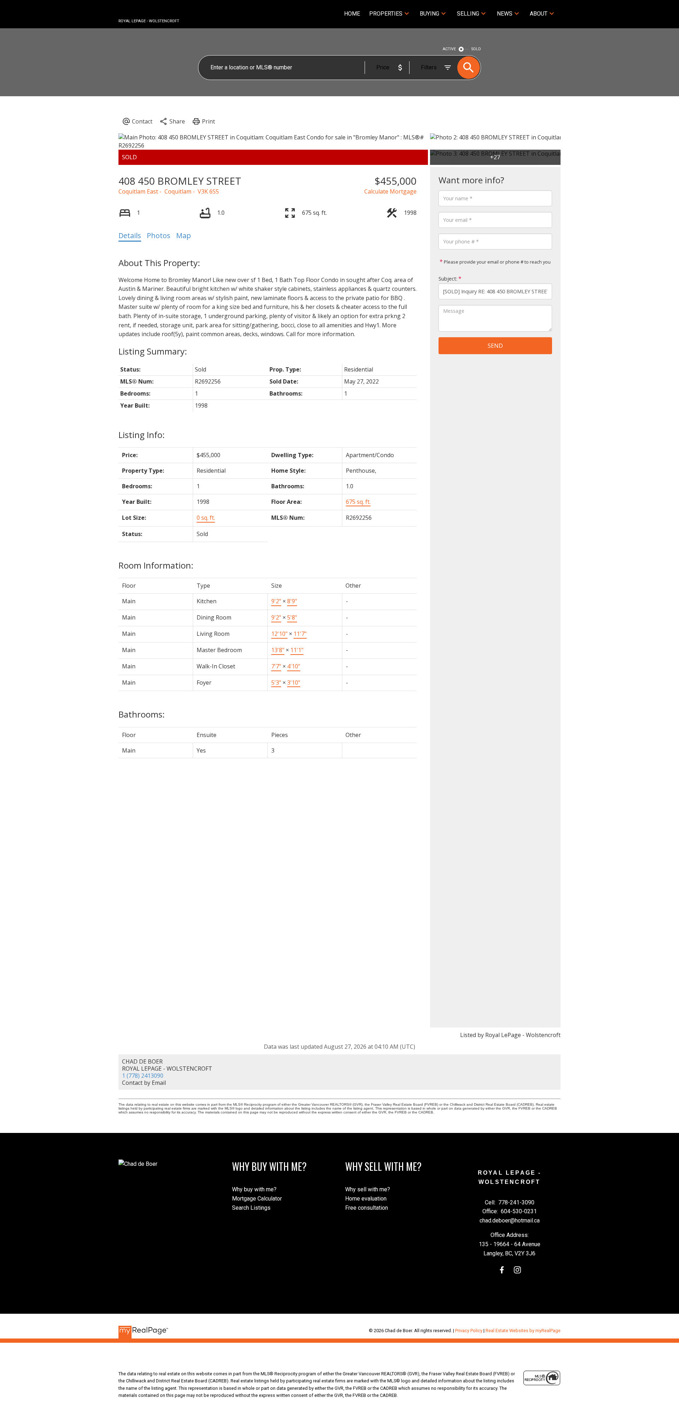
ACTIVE (449, 49)
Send (495, 346)
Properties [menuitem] (385, 13)
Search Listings (251, 1207)
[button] (501, 1269)
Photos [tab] (158, 235)
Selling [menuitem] (468, 13)
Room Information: (155, 565)
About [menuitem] (538, 13)
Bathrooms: (141, 714)
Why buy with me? (254, 1189)
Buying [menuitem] (429, 13)
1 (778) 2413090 (142, 1076)
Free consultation (366, 1207)
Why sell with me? (367, 1189)
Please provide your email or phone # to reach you (497, 262)
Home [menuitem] (352, 13)
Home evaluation (366, 1198)
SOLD (476, 49)
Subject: (448, 278)
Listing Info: (141, 435)
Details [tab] (129, 235)
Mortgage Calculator (257, 1198)
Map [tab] (183, 235)
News (504, 13)
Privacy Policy (468, 1330)
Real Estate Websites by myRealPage (523, 1330)
